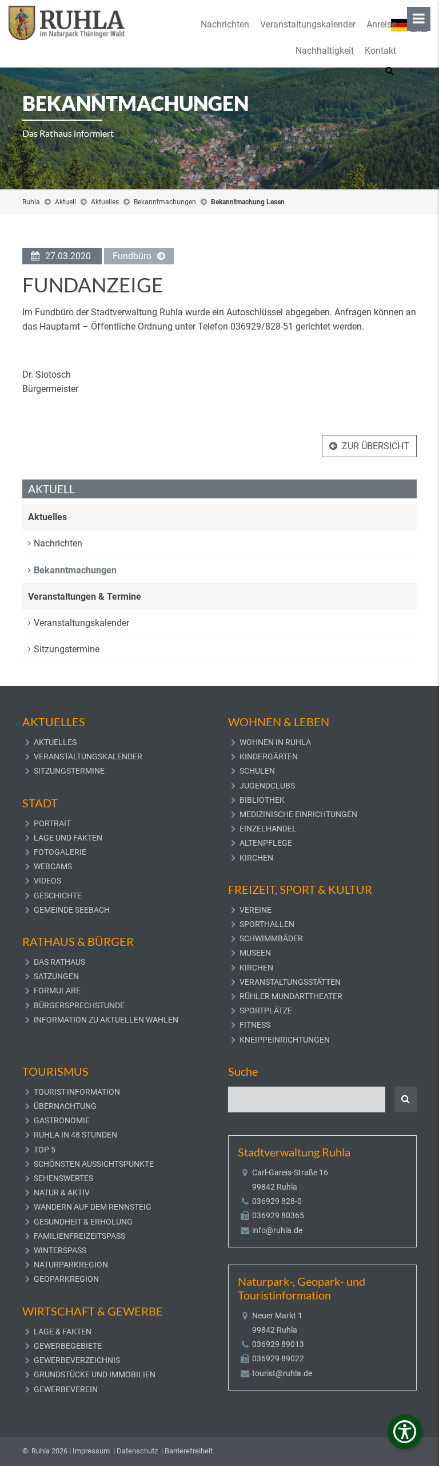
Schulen (257, 770)
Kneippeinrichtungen (285, 1039)
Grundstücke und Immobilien (94, 1374)
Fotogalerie (60, 852)
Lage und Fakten (68, 837)
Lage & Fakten (62, 1331)
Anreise (381, 24)
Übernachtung (65, 1106)
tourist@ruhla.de (282, 1373)
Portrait (52, 823)
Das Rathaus (59, 961)
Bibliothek (262, 800)
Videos (47, 880)
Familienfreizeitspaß (79, 1236)
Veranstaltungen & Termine (84, 596)
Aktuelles (105, 202)
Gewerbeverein (66, 1389)
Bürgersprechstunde (79, 1005)
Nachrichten (225, 24)
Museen (255, 952)
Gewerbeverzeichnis (77, 1360)
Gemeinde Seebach (72, 909)
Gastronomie (62, 1120)
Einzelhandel (268, 828)
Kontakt (380, 50)
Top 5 (44, 1149)
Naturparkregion (71, 1264)
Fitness (255, 1024)
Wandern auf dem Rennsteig (92, 1206)
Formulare (57, 990)
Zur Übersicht (375, 446)
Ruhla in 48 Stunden (75, 1134)
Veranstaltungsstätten (290, 981)
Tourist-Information (77, 1091)
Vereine (256, 909)
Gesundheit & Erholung (83, 1221)
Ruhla (31, 202)
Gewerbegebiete (68, 1345)
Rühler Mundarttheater (291, 996)
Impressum (91, 1451)
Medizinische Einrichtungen (298, 814)
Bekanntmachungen (165, 202)
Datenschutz (137, 1451)
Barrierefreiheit (189, 1451)
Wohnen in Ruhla (275, 742)
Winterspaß (60, 1250)
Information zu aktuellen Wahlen (106, 1019)
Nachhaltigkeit (325, 50)
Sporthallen (267, 924)
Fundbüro (132, 256)
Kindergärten (269, 756)
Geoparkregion (66, 1278)
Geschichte (58, 895)
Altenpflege (266, 842)
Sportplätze (266, 1010)
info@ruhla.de (277, 1230)
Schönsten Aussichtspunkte (94, 1163)
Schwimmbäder (271, 938)
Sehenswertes (63, 1178)
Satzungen (56, 976)
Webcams (53, 866)
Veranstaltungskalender (308, 24)
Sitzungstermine (66, 649)
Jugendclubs (267, 785)
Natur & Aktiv (62, 1192)
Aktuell (65, 202)
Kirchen (256, 857)
